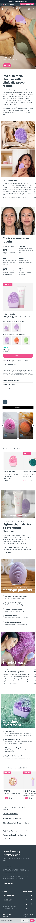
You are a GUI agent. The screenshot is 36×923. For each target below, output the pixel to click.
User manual (6, 388)
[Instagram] (27, 895)
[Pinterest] (31, 904)
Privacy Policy (6, 878)
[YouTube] (31, 900)
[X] (27, 900)
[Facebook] (31, 895)
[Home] (18, 8)
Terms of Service (16, 878)
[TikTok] (27, 908)
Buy (32, 920)
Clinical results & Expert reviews (16, 823)
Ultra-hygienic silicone (12, 818)
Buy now (7, 65)
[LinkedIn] (27, 904)
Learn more (7, 553)
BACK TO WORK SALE (27, 4)
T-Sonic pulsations (10, 813)
